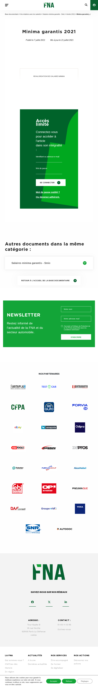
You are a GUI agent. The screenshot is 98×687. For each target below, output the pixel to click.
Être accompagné (59, 660)
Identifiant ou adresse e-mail (47, 157)
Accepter (53, 681)
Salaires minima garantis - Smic (54, 14)
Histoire (8, 668)
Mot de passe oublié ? (48, 192)
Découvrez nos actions (81, 662)
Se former (56, 664)
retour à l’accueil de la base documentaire (45, 281)
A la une (32, 660)
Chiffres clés (11, 664)
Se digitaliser (57, 668)
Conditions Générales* (72, 330)
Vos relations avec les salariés (30, 14)
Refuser (69, 681)
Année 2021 (70, 14)
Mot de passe (41, 168)
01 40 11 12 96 (64, 625)
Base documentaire (12, 14)
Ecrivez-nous (64, 629)
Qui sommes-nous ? (14, 660)
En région (9, 672)
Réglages (85, 681)
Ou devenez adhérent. (48, 197)
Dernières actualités (37, 664)
